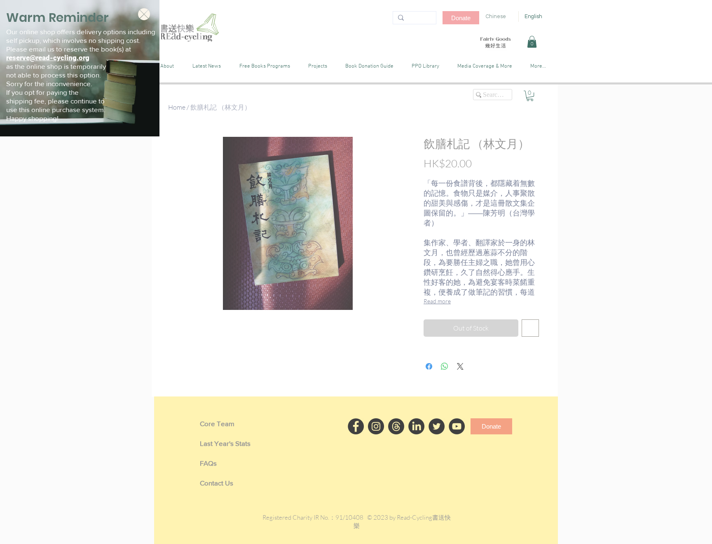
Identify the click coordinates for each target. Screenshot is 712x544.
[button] (144, 14)
